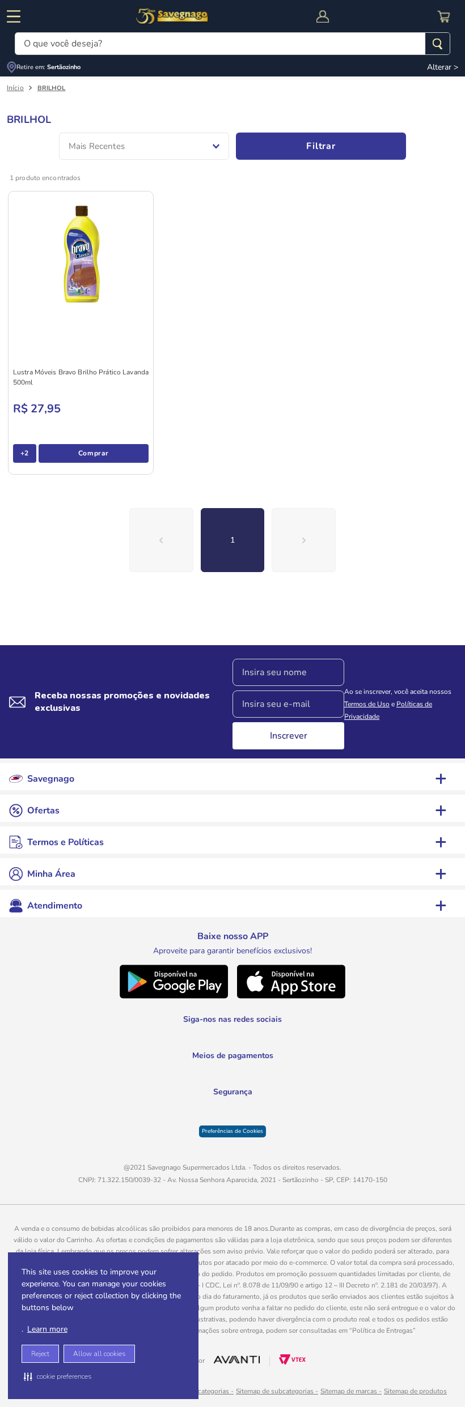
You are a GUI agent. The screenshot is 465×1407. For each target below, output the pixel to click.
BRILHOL (51, 88)
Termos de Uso (367, 721)
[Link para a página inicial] (15, 88)
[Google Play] (173, 1013)
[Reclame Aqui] (261, 1108)
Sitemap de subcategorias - (277, 1383)
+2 (24, 453)
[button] (58, 1376)
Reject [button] (40, 1353)
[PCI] (232, 1107)
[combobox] (232, 43)
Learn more (47, 1329)
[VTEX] (292, 1354)
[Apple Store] (291, 1013)
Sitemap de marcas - (351, 1383)
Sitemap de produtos (415, 1383)
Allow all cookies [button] (99, 1353)
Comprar (93, 453)
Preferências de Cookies (232, 1123)
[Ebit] (203, 1108)
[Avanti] (237, 1353)
